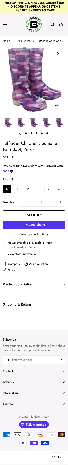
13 (7, 189)
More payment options (34, 234)
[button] (60, 24)
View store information (22, 254)
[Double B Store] (34, 24)
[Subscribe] (61, 359)
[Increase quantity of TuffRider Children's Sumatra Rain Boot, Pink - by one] (60, 202)
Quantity (8, 202)
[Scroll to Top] (61, 445)
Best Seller (24, 41)
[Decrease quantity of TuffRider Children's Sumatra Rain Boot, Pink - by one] (22, 202)
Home (6, 41)
